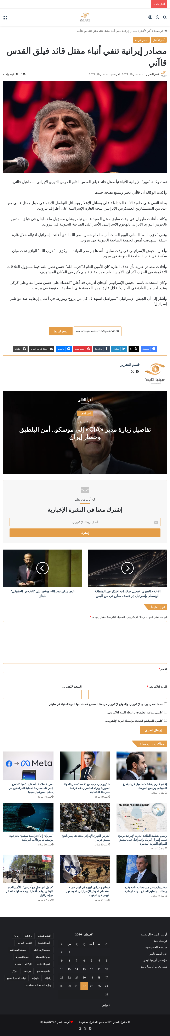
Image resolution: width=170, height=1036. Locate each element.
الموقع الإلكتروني (72, 686)
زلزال (48, 978)
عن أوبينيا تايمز (158, 953)
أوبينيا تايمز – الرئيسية (154, 934)
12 (91, 969)
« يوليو (106, 1005)
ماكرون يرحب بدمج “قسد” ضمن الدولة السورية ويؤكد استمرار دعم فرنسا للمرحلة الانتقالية (87, 788)
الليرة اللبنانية (44, 963)
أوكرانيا (28, 935)
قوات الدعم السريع (16, 978)
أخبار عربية (141, 40)
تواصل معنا (160, 940)
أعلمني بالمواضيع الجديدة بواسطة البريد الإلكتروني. (134, 720)
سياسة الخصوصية (156, 947)
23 (61, 977)
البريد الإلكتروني (157, 686)
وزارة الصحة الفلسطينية (38, 985)
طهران (35, 978)
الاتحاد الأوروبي (24, 942)
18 (99, 977)
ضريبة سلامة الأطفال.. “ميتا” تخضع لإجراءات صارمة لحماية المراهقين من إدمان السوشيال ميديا (30, 788)
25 (99, 986)
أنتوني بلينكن (44, 935)
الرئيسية (159, 30)
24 (106, 986)
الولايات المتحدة (23, 963)
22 (69, 977)
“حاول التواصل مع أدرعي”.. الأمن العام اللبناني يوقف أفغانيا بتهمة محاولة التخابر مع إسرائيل (29, 891)
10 (106, 969)
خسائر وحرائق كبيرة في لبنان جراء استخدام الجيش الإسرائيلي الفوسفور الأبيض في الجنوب (88, 891)
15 (69, 969)
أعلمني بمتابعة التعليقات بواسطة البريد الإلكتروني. (135, 712)
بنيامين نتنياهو (44, 970)
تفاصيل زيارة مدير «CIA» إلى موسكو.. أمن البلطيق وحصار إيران (85, 433)
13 (84, 969)
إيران (16, 935)
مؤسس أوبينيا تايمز (155, 960)
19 (91, 977)
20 (84, 977)
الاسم (162, 669)
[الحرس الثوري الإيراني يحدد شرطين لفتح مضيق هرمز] (85, 817)
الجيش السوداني (18, 949)
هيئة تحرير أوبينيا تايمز (154, 966)
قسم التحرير (152, 74)
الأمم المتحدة (44, 942)
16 (61, 969)
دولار (14, 970)
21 (76, 977)
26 (91, 986)
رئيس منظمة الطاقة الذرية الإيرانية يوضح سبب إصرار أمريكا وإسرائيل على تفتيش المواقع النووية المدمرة (142, 839)
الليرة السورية (23, 956)
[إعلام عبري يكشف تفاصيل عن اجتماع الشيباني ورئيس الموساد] (142, 765)
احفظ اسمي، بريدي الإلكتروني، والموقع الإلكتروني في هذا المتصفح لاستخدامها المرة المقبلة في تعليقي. (105, 704)
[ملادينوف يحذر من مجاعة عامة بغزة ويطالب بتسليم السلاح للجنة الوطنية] (142, 869)
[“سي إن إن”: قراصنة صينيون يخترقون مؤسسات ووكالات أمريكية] (28, 817)
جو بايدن (27, 970)
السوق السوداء (43, 956)
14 (76, 969)
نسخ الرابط (60, 331)
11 (99, 969)
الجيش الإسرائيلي (42, 949)
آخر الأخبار (145, 30)
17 (106, 977)
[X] (132, 371)
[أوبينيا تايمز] (85, 17)
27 (84, 986)
